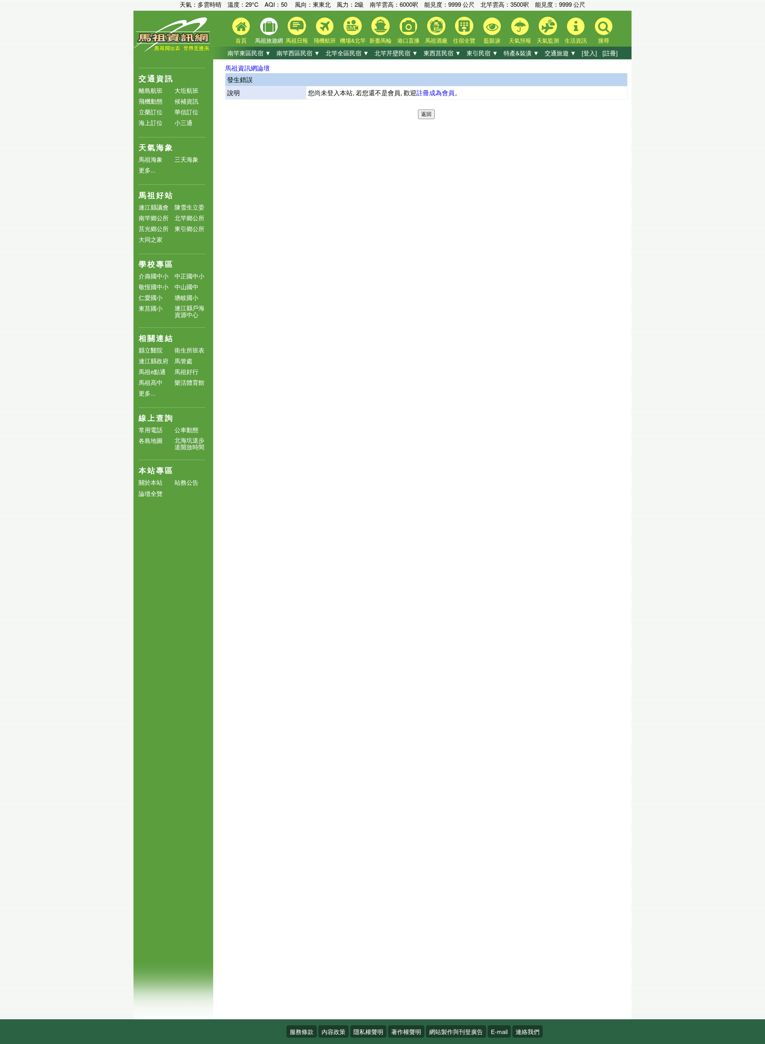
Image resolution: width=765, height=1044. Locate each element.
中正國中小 (189, 275)
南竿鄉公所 (154, 217)
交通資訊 (156, 78)
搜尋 (603, 40)
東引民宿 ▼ (482, 53)
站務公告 (186, 482)
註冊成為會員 (435, 92)
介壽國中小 (154, 275)
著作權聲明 (406, 1031)
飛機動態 (151, 101)
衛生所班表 (189, 350)
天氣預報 (520, 40)
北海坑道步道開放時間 (189, 443)
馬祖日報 (297, 40)
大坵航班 (186, 90)
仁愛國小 (151, 297)
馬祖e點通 (152, 371)
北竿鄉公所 (189, 217)
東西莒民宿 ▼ (442, 53)
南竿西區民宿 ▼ (298, 53)
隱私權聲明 (368, 1031)
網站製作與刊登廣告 (456, 1031)
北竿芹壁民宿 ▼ (396, 53)
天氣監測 (548, 40)
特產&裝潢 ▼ (521, 53)
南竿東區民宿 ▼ (249, 53)
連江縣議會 (154, 207)
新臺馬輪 (380, 40)
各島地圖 (151, 440)
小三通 (183, 122)
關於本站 (151, 482)
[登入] (589, 53)
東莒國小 (151, 308)
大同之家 (151, 239)
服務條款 (302, 1031)
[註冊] (610, 53)
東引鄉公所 (189, 228)
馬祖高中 (151, 382)
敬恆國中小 (154, 286)
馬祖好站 (156, 195)
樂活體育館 (189, 382)
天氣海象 (156, 147)
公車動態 (186, 429)
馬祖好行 (186, 371)
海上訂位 (151, 122)
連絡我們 (527, 1031)
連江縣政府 (154, 360)
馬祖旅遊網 (269, 40)
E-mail (499, 1031)
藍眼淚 (492, 40)
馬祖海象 (151, 159)
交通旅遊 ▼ (560, 53)
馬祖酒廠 (436, 40)
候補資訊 (186, 101)
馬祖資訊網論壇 (247, 67)
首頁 (241, 40)
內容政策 (333, 1031)
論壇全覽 (151, 494)
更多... (147, 169)
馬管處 (183, 360)
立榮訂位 (151, 111)
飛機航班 (325, 40)
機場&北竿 (353, 40)
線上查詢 (156, 417)
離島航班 (151, 90)
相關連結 (156, 338)
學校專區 (156, 264)
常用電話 (151, 429)
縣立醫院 (151, 350)
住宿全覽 (464, 40)
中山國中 (186, 286)
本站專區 (156, 470)
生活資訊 (576, 40)
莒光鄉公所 (154, 228)
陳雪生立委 (189, 207)
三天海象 (186, 159)
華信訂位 (186, 111)
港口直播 (408, 40)
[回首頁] (173, 50)
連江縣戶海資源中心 (189, 311)
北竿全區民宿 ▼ (347, 53)
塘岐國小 (186, 297)
